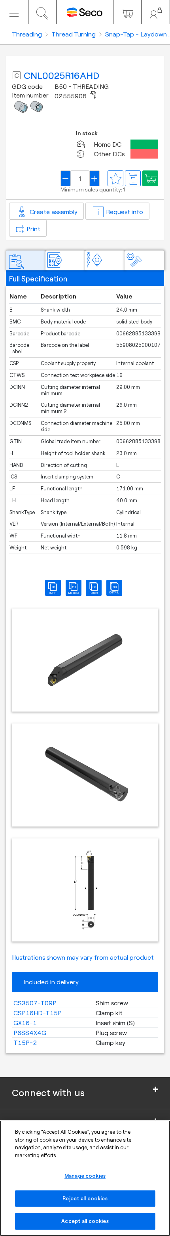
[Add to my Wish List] (150, 178)
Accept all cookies (84, 1221)
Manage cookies (85, 1176)
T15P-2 (25, 1043)
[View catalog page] (133, 178)
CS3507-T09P (35, 1003)
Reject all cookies (84, 1198)
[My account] (156, 12)
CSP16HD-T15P (37, 1013)
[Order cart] (127, 12)
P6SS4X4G (29, 1033)
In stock (87, 133)
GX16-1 (25, 1023)
